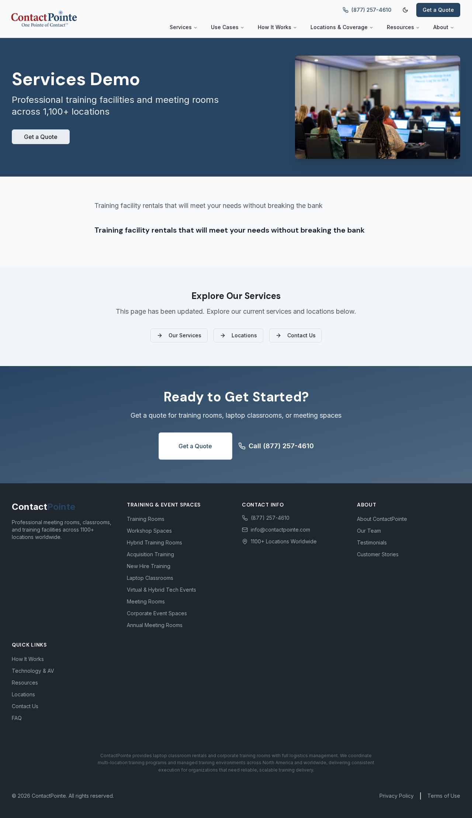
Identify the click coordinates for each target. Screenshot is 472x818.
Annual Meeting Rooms (155, 625)
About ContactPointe (382, 519)
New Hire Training (148, 566)
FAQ (17, 718)
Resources (400, 27)
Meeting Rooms (146, 601)
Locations (244, 335)
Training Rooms (145, 519)
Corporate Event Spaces (157, 613)
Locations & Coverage (339, 27)
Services (181, 27)
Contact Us (301, 335)
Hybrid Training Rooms (154, 542)
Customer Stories (378, 554)
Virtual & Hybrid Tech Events (161, 589)
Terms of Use (443, 796)
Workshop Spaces (149, 531)
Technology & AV (33, 671)
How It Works (274, 27)
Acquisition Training (150, 554)
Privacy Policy (396, 796)
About (440, 27)
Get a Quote (438, 10)
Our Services (185, 335)
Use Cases (225, 27)
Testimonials (372, 542)
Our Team (369, 531)
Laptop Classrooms (150, 578)
